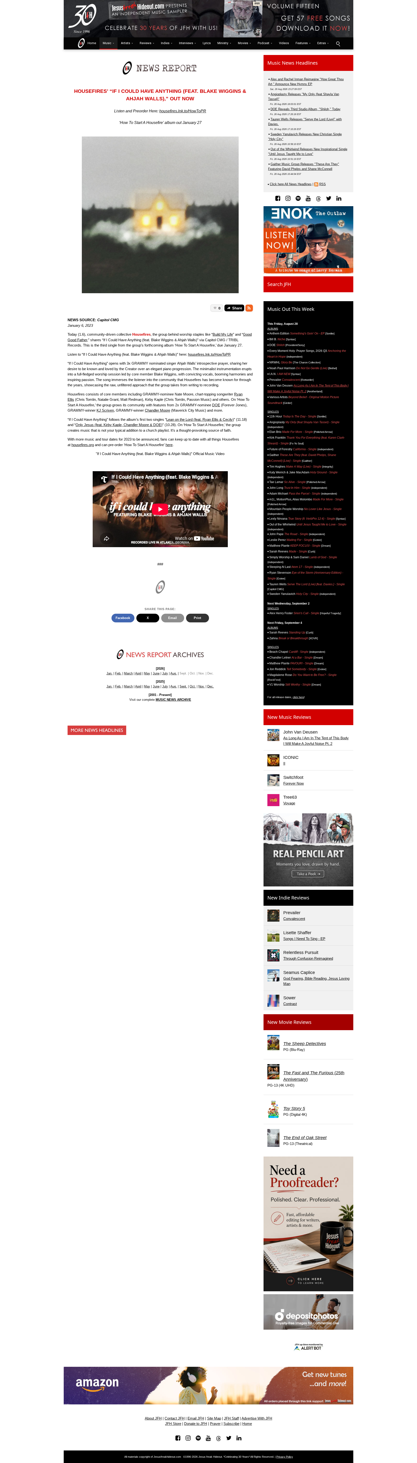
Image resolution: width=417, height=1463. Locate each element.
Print (197, 618)
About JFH (153, 1418)
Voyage (289, 803)
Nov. (201, 686)
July (165, 673)
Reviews (145, 43)
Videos (284, 43)
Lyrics (207, 43)
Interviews (186, 43)
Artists (125, 43)
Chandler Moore (157, 410)
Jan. (109, 673)
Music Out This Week (290, 309)
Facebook (123, 618)
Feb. (118, 673)
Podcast (263, 43)
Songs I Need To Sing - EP (304, 939)
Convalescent (294, 919)
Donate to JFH (195, 1424)
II (284, 763)
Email (172, 618)
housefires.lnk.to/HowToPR (182, 111)
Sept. (183, 686)
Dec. (210, 686)
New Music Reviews (289, 717)
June (156, 673)
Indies (165, 43)
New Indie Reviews (288, 897)
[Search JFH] (338, 43)
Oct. (193, 686)
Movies (243, 43)
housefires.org (82, 445)
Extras (321, 43)
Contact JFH (175, 1418)
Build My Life (223, 334)
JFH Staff (231, 1418)
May (147, 673)
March (128, 673)
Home (90, 43)
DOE (216, 405)
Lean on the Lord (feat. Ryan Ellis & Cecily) (200, 419)
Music (107, 43)
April (138, 673)
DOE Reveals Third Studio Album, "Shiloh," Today (306, 109)
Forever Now (293, 783)
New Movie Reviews (289, 1022)
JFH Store (173, 1424)
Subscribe (231, 1424)
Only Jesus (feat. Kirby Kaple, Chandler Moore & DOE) (119, 425)
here (169, 445)
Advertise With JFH (257, 1418)
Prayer (215, 1424)
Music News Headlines (292, 63)
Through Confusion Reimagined (308, 958)
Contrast (290, 1004)
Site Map (214, 1418)
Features (302, 43)
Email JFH (196, 1418)
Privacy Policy (284, 1456)
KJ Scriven (105, 410)
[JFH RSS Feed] (249, 308)
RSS (322, 184)
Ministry (222, 43)
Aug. (173, 673)
